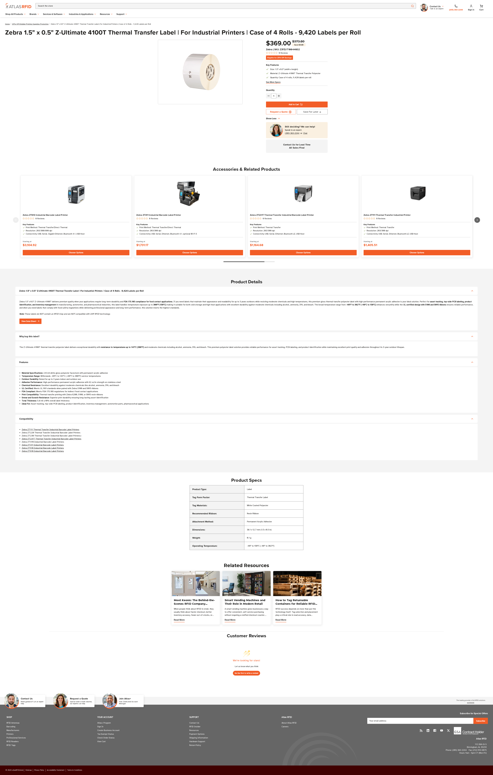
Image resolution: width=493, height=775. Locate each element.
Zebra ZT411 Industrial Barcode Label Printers (43, 445)
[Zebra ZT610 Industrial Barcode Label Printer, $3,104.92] (76, 193)
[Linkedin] (428, 730)
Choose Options (76, 252)
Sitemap (28, 770)
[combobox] (219, 6)
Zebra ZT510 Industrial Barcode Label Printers (43, 448)
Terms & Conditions (74, 770)
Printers (10, 734)
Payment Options (197, 734)
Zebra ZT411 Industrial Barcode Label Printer (158, 215)
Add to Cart (294, 104)
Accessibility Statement (55, 770)
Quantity (270, 90)
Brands (33, 14)
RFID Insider (194, 726)
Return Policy (195, 745)
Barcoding (11, 726)
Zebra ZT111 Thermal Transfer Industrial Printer (387, 215)
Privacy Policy (39, 770)
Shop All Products (14, 14)
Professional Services (16, 738)
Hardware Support (197, 741)
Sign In (100, 726)
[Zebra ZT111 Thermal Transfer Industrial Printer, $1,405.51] (417, 193)
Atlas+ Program (104, 723)
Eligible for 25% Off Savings (279, 58)
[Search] (412, 6)
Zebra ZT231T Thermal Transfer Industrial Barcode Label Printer (282, 215)
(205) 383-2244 (292, 133)
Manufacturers (13, 730)
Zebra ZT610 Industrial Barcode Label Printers (43, 451)
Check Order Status (106, 738)
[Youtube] (441, 730)
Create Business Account (108, 730)
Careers (285, 726)
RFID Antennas (13, 723)
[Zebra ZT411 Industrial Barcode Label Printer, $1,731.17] (190, 193)
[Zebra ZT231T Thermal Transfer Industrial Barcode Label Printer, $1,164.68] (303, 194)
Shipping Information (198, 738)
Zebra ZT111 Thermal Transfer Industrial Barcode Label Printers (50, 429)
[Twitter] (448, 730)
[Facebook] (434, 730)
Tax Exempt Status (105, 734)
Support (120, 14)
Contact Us (194, 723)
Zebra (269, 49)
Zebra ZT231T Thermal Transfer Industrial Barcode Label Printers (51, 439)
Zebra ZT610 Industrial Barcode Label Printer (45, 215)
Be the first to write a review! (246, 673)
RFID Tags (11, 745)
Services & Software (52, 14)
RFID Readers (13, 741)
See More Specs (273, 82)
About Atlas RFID (289, 723)
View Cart (101, 741)
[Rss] (421, 730)
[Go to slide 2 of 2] (16, 220)
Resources (105, 14)
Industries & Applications (81, 14)
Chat (305, 133)
